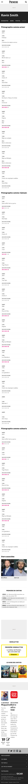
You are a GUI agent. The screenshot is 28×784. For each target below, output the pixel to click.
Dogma (4, 118)
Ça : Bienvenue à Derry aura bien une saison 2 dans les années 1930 (13, 595)
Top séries (4, 759)
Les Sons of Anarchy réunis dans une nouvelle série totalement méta (13, 606)
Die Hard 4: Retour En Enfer (9, 98)
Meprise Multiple (6, 158)
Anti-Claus (5, 418)
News (12, 21)
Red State (4, 218)
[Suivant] (25, 568)
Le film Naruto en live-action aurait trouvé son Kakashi (13, 598)
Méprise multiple (6, 138)
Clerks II (4, 295)
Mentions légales (4, 782)
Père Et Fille (5, 311)
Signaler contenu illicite (14, 782)
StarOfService (20, 777)
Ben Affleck (4, 577)
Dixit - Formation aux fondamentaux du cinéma (11, 779)
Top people (4, 763)
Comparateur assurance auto (7, 776)
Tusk (3, 249)
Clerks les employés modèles (10, 178)
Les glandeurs (6, 372)
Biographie (4, 21)
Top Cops (4, 280)
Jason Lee (16, 577)
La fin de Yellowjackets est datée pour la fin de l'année (13, 602)
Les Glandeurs (6, 357)
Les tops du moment (6, 766)
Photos (17, 21)
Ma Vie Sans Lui (6, 57)
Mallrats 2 (4, 403)
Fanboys (4, 37)
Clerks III (4, 78)
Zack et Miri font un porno (9, 203)
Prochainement (5, 755)
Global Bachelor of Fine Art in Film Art (9, 777)
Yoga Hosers (5, 265)
